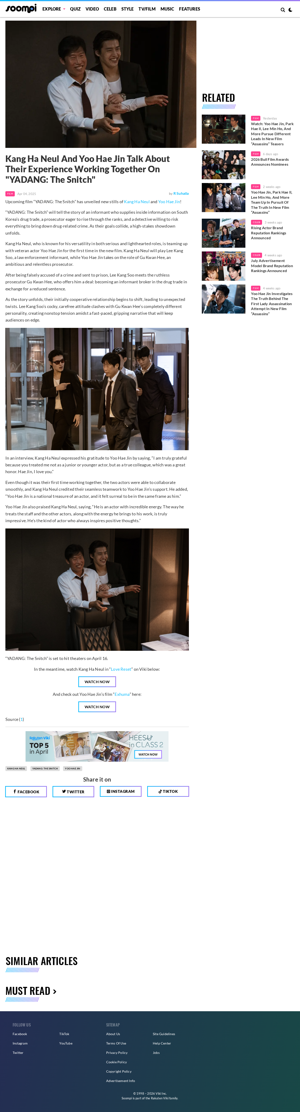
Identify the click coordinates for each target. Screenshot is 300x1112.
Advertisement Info (120, 1081)
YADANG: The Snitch (45, 768)
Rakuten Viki (160, 1098)
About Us (113, 1034)
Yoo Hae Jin (169, 201)
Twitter (75, 792)
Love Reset (121, 669)
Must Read (27, 990)
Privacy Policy (117, 1053)
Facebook (28, 792)
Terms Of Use (116, 1043)
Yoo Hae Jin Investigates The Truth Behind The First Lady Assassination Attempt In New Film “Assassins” (271, 303)
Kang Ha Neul (137, 201)
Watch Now (97, 681)
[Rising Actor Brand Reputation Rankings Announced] (224, 233)
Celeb (110, 8)
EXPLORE (51, 8)
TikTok (64, 1034)
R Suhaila (181, 193)
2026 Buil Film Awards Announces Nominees (270, 162)
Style (127, 8)
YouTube (65, 1043)
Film (10, 193)
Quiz (75, 8)
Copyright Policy (118, 1071)
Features (189, 8)
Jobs (156, 1053)
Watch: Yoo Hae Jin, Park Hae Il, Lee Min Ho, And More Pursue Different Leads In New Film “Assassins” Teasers (272, 133)
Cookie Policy (116, 1062)
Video (92, 8)
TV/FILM (147, 8)
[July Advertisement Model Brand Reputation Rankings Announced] (224, 266)
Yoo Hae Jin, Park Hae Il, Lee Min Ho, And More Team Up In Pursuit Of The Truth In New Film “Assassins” (271, 202)
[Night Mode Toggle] (290, 10)
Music (167, 8)
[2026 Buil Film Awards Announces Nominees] (224, 164)
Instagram (122, 791)
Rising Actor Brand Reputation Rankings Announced (268, 232)
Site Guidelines (164, 1034)
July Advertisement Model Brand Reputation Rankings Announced (272, 265)
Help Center (162, 1043)
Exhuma (122, 694)
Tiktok (170, 791)
